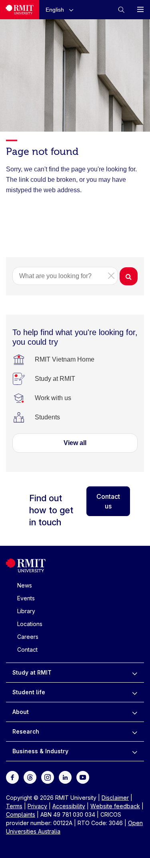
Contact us (108, 501)
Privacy (37, 806)
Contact (27, 649)
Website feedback (115, 806)
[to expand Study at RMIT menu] (134, 672)
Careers (27, 636)
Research (25, 731)
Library (26, 611)
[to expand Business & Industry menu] (134, 751)
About (20, 711)
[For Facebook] (12, 776)
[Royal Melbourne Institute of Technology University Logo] (19, 9)
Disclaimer (115, 797)
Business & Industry (40, 751)
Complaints (20, 814)
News (24, 585)
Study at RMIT (32, 672)
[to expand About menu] (134, 712)
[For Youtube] (82, 776)
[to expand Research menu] (134, 731)
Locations (29, 623)
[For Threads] (30, 776)
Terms (14, 806)
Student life (28, 692)
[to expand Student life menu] (134, 692)
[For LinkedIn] (65, 776)
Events (26, 598)
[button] (61, 9)
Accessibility (68, 806)
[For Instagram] (47, 776)
